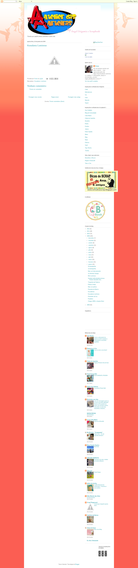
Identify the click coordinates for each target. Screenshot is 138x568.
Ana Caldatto (88, 110)
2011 (88, 231)
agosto (90, 247)
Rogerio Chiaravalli (90, 160)
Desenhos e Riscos (90, 158)
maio (89, 254)
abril (89, 257)
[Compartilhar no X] (54, 79)
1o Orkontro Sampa (93, 273)
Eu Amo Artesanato (92, 540)
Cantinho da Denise (92, 515)
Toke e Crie (88, 163)
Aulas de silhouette (99, 421)
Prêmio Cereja (92, 284)
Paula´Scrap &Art (92, 374)
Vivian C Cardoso (89, 53)
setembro (91, 245)
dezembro (91, 238)
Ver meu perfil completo (91, 81)
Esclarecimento (91, 497)
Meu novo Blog (98, 529)
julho (89, 250)
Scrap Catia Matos (92, 419)
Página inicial (54, 97)
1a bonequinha (92, 268)
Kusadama (37, 81)
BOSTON (96, 446)
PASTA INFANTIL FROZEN (101, 375)
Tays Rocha (88, 148)
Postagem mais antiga (74, 97)
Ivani (86, 97)
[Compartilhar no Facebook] (56, 79)
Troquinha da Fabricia (94, 282)
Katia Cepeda (88, 131)
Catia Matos (88, 115)
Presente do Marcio (93, 289)
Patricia (87, 142)
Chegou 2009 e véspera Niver (96, 301)
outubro (90, 243)
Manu (86, 134)
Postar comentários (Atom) (57, 101)
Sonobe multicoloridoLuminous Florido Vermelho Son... (96, 279)
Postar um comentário (36, 89)
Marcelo (87, 100)
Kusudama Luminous (93, 294)
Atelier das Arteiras (92, 386)
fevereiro (91, 262)
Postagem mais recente (35, 97)
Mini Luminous (92, 276)
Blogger (77, 564)
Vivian (97, 66)
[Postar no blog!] (52, 79)
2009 (88, 236)
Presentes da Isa (92, 296)
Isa (86, 95)
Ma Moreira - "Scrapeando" (95, 432)
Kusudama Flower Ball (100, 388)
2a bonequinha (92, 266)
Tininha (87, 150)
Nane (86, 139)
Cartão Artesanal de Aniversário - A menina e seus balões (100, 486)
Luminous (43, 81)
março (90, 259)
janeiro (90, 264)
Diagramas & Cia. (92, 348)
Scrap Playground (92, 502)
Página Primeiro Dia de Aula (101, 362)
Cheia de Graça (91, 528)
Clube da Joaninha (90, 118)
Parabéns (90, 299)
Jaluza (87, 129)
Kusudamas (91, 291)
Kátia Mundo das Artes (93, 496)
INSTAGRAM (90, 415)
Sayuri (86, 103)
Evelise (87, 126)
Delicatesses (88, 92)
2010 (88, 233)
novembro (91, 240)
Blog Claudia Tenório (93, 445)
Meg (86, 137)
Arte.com (89, 470)
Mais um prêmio (92, 287)
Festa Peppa (97, 472)
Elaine (86, 123)
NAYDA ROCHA (91, 413)
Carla (86, 89)
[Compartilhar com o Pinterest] (57, 79)
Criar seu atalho (88, 56)
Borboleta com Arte (92, 399)
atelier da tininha (92, 483)
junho (90, 252)
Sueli (86, 145)
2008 (88, 305)
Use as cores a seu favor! (100, 350)
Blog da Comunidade (90, 113)
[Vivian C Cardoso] (85, 55)
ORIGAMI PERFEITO (93, 458)
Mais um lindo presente (94, 271)
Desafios (87, 121)
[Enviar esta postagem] (46, 78)
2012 (88, 229)
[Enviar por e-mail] (50, 79)
